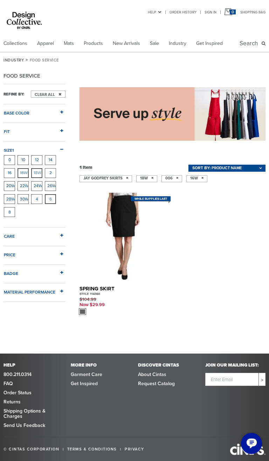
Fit (7, 131)
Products (93, 43)
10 (23, 160)
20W (10, 186)
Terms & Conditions (92, 449)
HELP (152, 12)
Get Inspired (209, 43)
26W (51, 186)
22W (24, 186)
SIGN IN (210, 12)
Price (9, 255)
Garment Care (86, 374)
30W (24, 199)
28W (10, 199)
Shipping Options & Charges (25, 413)
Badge (11, 273)
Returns (12, 402)
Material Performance (29, 292)
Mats (69, 43)
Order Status (18, 392)
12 (37, 160)
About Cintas (152, 374)
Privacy (134, 449)
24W (38, 186)
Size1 (9, 150)
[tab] (34, 110)
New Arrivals (126, 43)
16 (10, 173)
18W (37, 173)
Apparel (45, 43)
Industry (177, 43)
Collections (15, 43)
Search (250, 43)
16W (24, 173)
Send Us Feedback (24, 425)
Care (9, 236)
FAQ (8, 383)
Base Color (16, 113)
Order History (183, 12)
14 (51, 160)
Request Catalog (156, 383)
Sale (154, 43)
